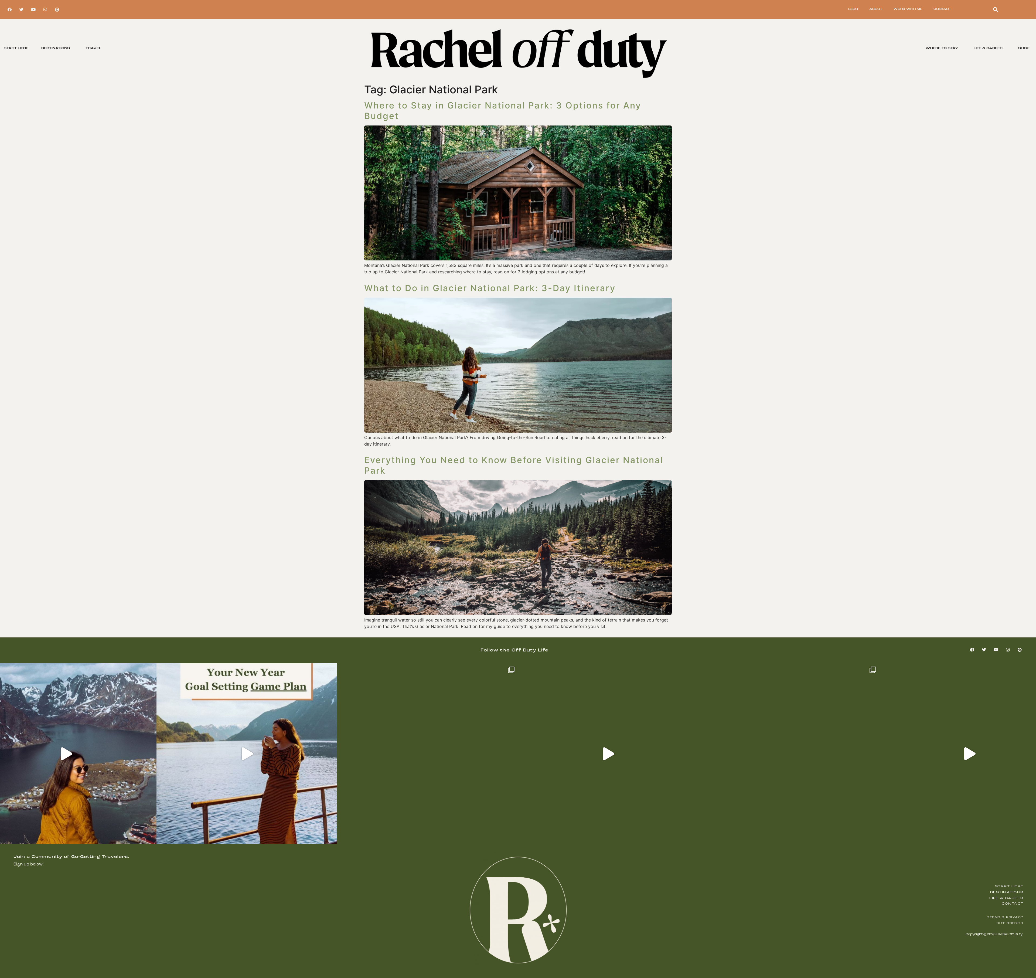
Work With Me (908, 9)
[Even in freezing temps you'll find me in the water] (427, 753)
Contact (942, 9)
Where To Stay (942, 48)
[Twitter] (21, 9)
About (875, 9)
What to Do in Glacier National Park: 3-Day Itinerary (490, 288)
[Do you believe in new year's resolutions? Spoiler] (246, 753)
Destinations (55, 48)
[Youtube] (33, 9)
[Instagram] (45, 9)
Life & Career (988, 48)
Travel (93, 48)
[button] (995, 9)
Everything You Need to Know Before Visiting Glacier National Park (513, 465)
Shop (1024, 48)
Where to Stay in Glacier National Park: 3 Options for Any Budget (502, 110)
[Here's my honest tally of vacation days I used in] (608, 753)
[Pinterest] (57, 9)
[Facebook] (9, 9)
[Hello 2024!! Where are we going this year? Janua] (788, 753)
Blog (853, 9)
